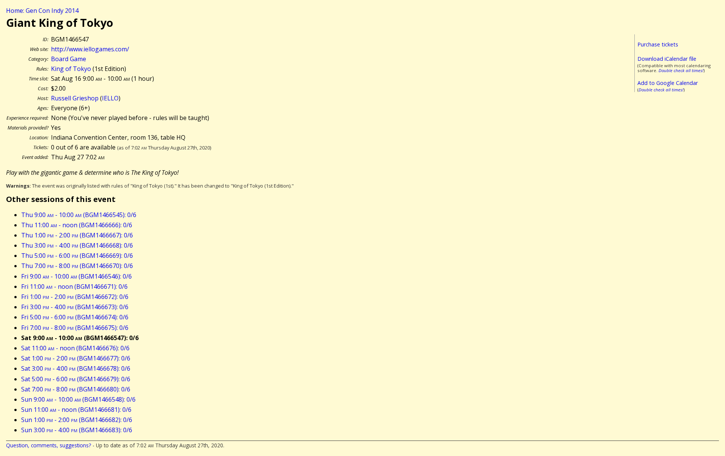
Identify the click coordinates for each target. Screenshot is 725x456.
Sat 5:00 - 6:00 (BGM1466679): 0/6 (75, 379)
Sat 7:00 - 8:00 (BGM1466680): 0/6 (75, 389)
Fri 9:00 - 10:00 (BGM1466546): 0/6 (76, 276)
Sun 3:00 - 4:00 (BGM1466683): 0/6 (76, 430)
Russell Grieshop (75, 98)
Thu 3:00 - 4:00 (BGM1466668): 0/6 (77, 245)
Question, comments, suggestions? (48, 445)
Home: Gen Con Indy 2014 (42, 10)
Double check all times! (681, 70)
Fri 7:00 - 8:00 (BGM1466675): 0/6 (74, 328)
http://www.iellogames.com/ (90, 49)
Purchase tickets (657, 44)
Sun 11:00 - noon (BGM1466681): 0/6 (76, 409)
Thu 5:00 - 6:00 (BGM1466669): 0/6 (77, 255)
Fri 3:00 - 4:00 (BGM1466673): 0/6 (74, 307)
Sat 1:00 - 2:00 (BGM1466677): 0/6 (75, 358)
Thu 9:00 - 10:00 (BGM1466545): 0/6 (78, 215)
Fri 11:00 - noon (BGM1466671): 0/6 (74, 286)
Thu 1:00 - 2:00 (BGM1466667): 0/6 (77, 235)
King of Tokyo (71, 69)
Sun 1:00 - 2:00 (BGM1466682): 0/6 (76, 420)
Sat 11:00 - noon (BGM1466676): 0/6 (75, 348)
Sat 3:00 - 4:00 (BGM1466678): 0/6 (75, 368)
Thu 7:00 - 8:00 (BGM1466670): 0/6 (77, 266)
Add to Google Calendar (667, 82)
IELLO (110, 98)
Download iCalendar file (666, 58)
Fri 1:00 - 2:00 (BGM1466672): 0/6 (74, 297)
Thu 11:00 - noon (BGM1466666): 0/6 (76, 225)
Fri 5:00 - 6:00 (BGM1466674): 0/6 (74, 317)
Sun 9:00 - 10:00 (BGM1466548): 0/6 (78, 399)
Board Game (68, 59)
